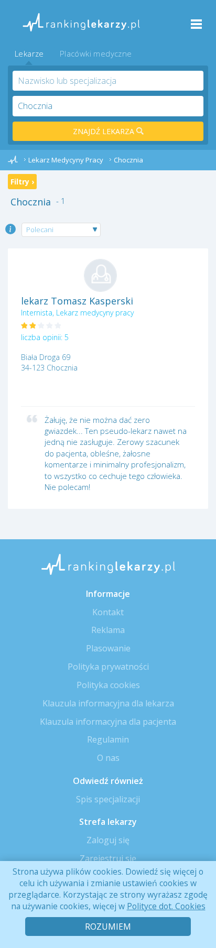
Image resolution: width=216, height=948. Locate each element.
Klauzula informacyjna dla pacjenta (108, 721)
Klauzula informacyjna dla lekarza (108, 703)
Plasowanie (108, 648)
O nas (108, 758)
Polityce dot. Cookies (166, 906)
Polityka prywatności (108, 666)
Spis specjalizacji (108, 799)
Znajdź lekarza (104, 131)
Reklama (108, 630)
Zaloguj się (108, 840)
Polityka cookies (108, 685)
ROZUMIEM (108, 926)
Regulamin (108, 739)
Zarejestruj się (108, 858)
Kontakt (108, 612)
